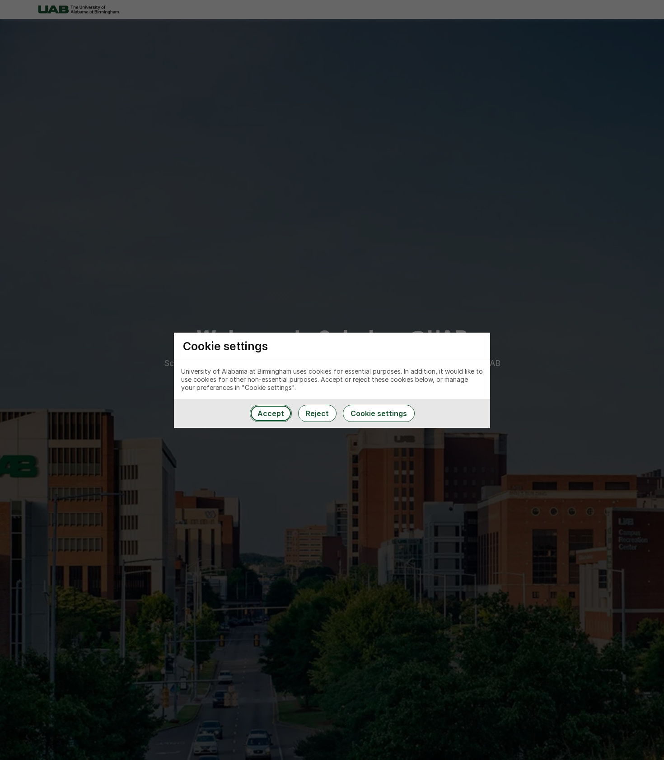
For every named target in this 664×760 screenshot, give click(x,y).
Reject (317, 413)
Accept (270, 413)
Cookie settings (379, 413)
